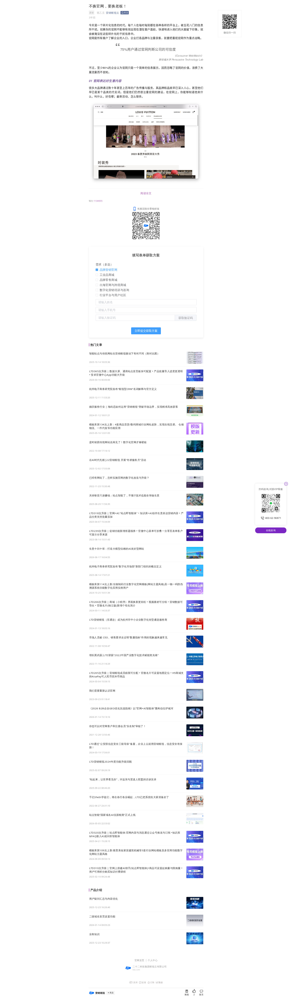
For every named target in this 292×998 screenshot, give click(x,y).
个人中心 (152, 960)
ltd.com (136, 969)
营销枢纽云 (112, 12)
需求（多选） (104, 264)
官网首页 (139, 960)
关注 (112, 993)
